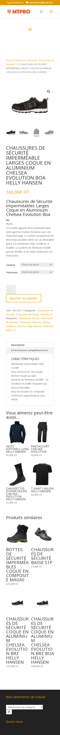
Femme (44, 314)
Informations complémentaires (29, 350)
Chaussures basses (29, 318)
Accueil (9, 60)
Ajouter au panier (24, 298)
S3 (17, 64)
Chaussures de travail (25, 60)
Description (17, 345)
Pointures (12, 272)
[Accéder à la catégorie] (9, 711)
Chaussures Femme (30, 322)
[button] (49, 92)
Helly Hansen (34, 326)
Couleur (10, 265)
